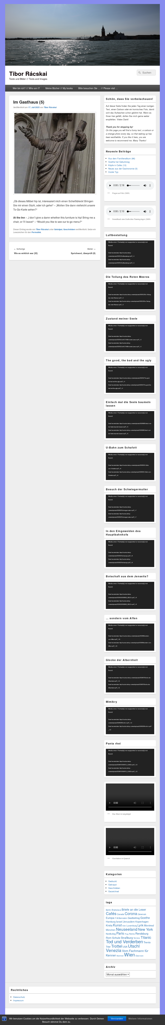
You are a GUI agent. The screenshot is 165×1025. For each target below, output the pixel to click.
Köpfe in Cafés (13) (117, 165)
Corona (131, 913)
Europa (110, 918)
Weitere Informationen (140, 1018)
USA (125, 946)
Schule (116, 938)
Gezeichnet (113, 891)
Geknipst (58, 229)
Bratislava (116, 909)
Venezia (113, 950)
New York (145, 929)
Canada (120, 914)
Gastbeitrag (134, 917)
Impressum (18, 1000)
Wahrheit (119, 956)
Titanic (146, 937)
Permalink (36, 232)
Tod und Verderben (124, 941)
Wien (129, 954)
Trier (108, 946)
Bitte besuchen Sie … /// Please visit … (98, 88)
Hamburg (111, 921)
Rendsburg (141, 933)
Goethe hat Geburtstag (119, 161)
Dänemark (142, 914)
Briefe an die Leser (134, 909)
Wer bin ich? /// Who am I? (26, 88)
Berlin (108, 909)
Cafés (111, 913)
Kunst (117, 925)
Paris (120, 933)
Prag (126, 934)
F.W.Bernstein (121, 918)
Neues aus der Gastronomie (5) (122, 168)
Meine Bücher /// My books (59, 88)
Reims (132, 933)
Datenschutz (19, 997)
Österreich (139, 956)
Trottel (116, 946)
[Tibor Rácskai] (82, 64)
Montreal (149, 925)
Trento (147, 942)
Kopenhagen (142, 921)
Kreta (109, 925)
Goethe (145, 918)
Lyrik (140, 925)
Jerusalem (129, 921)
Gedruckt (112, 881)
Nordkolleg (111, 933)
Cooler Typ (113, 171)
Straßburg (127, 938)
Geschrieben (69, 229)
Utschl (134, 946)
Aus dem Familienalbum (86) (121, 158)
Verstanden (117, 1018)
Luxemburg (131, 925)
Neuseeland (126, 929)
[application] (130, 254)
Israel (119, 921)
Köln (124, 925)
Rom (109, 938)
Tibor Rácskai (28, 73)
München (110, 929)
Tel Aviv (136, 938)
